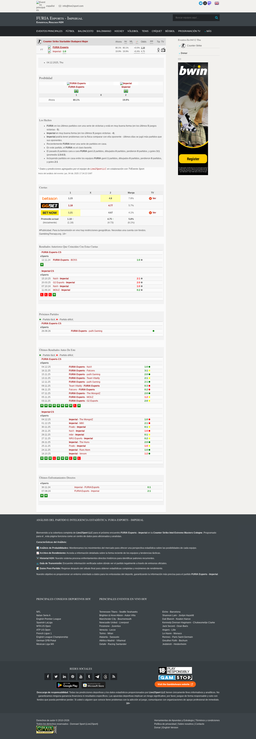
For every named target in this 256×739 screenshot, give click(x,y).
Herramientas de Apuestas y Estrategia (174, 720)
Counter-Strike (194, 45)
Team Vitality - (84, 386)
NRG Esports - (81, 438)
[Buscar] (216, 17)
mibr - (76, 434)
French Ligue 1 (44, 633)
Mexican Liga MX (45, 644)
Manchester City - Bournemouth (115, 619)
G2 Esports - (64, 282)
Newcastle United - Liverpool (114, 622)
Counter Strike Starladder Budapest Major (65, 41)
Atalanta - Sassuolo (109, 637)
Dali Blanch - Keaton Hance (176, 619)
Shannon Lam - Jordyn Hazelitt (178, 615)
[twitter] (56, 676)
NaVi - (61, 278)
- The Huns (79, 442)
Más (209, 31)
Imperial (126, 87)
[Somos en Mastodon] (209, 3)
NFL (38, 612)
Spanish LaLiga (44, 622)
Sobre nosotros (185, 724)
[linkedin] (64, 676)
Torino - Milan (106, 633)
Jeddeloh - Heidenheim (174, 644)
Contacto (199, 724)
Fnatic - (77, 427)
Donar (157, 727)
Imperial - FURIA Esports (86, 487)
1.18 (70, 205)
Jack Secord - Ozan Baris (175, 626)
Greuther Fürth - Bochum (174, 640)
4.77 (110, 205)
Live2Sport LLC (98, 169)
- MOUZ (81, 397)
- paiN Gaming (86, 331)
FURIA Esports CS (51, 252)
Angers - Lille (169, 630)
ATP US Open (43, 630)
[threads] (105, 676)
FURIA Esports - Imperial (86, 491)
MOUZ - (61, 290)
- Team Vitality (84, 378)
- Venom (78, 453)
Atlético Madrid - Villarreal (112, 640)
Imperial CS (48, 271)
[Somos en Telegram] (201, 3)
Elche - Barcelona (171, 612)
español (50, 6)
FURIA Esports (76, 87)
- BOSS (65, 260)
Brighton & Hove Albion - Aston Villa (117, 615)
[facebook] (47, 676)
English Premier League (48, 619)
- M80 (76, 423)
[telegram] (97, 676)
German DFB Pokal (46, 640)
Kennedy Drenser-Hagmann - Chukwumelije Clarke (188, 622)
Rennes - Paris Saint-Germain (177, 637)
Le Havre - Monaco (172, 633)
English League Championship (52, 637)
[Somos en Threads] (205, 3)
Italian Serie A (43, 615)
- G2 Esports (83, 401)
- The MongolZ (84, 393)
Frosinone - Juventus (110, 626)
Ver (154, 198)
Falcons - (82, 389)
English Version (170, 727)
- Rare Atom (79, 450)
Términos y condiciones (207, 720)
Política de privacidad (165, 724)
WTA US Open (43, 626)
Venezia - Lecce (107, 630)
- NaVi (80, 367)
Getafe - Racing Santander (113, 644)
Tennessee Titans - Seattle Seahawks (118, 612)
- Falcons (82, 370)
